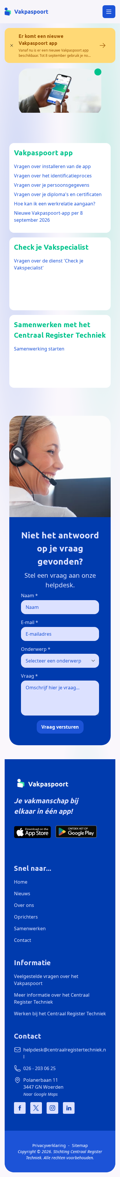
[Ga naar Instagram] (52, 1108)
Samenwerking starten (39, 349)
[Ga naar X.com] (36, 1108)
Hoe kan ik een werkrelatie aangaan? (54, 203)
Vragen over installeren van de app (52, 166)
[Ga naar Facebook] (20, 1108)
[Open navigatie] (109, 11)
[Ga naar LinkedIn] (69, 1108)
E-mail (29, 622)
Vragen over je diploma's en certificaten (58, 194)
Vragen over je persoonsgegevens (51, 185)
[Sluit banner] (11, 45)
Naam (29, 595)
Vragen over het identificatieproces (53, 175)
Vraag (29, 676)
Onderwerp (35, 649)
